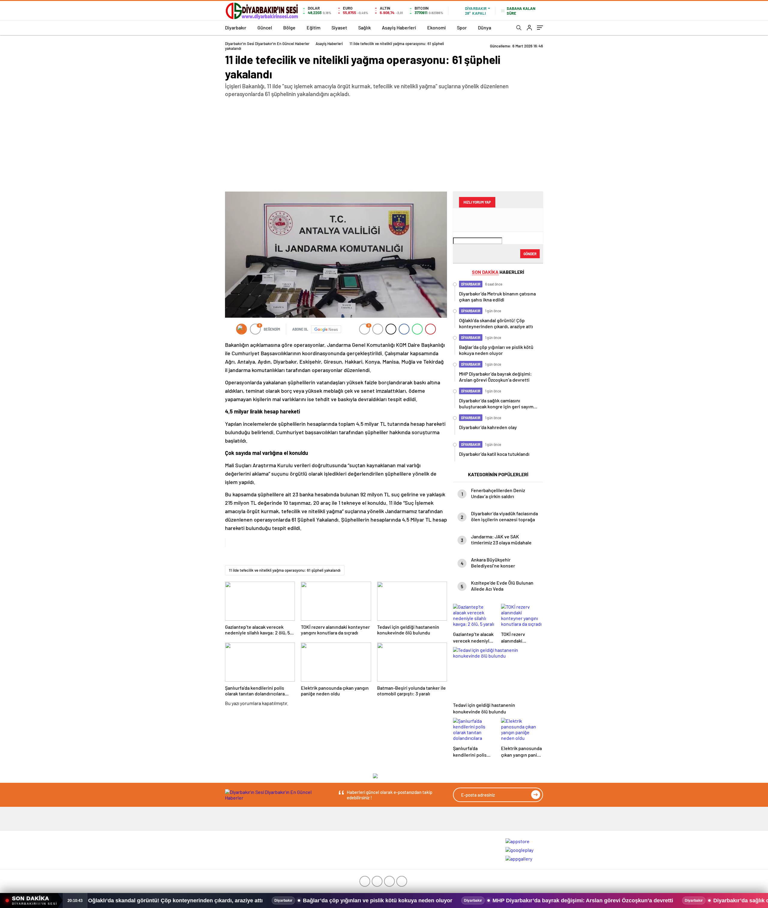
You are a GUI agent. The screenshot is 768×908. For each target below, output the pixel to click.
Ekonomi (436, 27)
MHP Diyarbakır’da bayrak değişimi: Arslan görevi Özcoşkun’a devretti (469, 900)
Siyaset (339, 27)
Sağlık (364, 27)
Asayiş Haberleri (399, 27)
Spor (462, 27)
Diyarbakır (235, 27)
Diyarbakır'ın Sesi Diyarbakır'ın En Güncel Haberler (267, 43)
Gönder (530, 254)
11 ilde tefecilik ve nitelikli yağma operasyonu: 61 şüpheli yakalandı (284, 570)
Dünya (484, 27)
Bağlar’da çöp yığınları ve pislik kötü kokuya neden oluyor (263, 900)
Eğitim (313, 27)
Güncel (264, 27)
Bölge (289, 27)
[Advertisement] (384, 143)
